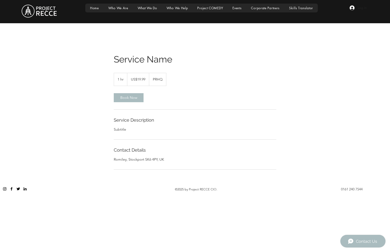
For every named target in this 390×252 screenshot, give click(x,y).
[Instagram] (4, 189)
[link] (129, 97)
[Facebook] (11, 189)
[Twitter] (18, 189)
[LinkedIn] (25, 189)
